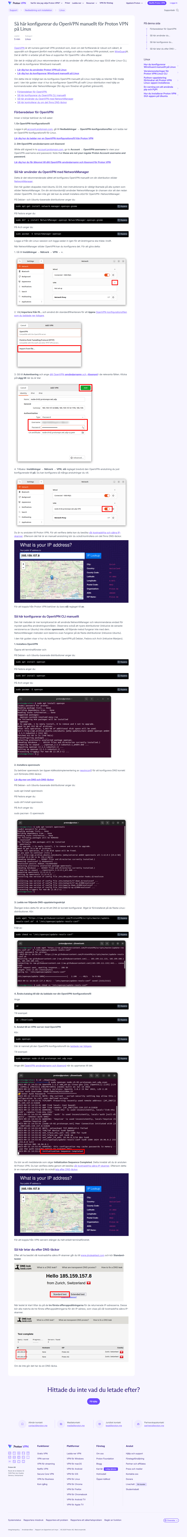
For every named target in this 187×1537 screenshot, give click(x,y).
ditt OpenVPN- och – (74, 374)
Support (13, 10)
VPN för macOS (74, 1463)
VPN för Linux (73, 1479)
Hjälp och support (134, 1453)
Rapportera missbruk (33, 1520)
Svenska (171, 1520)
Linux (62, 10)
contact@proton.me (37, 1425)
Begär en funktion (112, 1520)
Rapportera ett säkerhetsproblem (86, 1520)
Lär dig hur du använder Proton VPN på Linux (42, 70)
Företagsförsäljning (135, 1458)
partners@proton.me (154, 1425)
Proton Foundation (105, 1458)
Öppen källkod (103, 1479)
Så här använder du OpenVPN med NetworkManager (45, 99)
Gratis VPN (42, 1453)
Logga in (173, 3)
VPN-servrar (43, 1458)
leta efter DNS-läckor (66, 1169)
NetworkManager (23, 181)
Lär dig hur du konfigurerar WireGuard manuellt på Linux (48, 73)
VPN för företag (106, 3)
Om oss (100, 1453)
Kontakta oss (132, 1474)
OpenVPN (19, 48)
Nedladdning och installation (38, 10)
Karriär (99, 1468)
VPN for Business (45, 1479)
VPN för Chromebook (77, 1494)
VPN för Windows (75, 1458)
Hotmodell (101, 1474)
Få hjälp (93, 1401)
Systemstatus (14, 1520)
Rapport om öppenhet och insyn (46, 1530)
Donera (129, 1479)
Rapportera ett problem (57, 1520)
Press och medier (134, 1469)
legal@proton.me (114, 1425)
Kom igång (42, 1484)
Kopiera (124, 206)
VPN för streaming (46, 1463)
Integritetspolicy (14, 1530)
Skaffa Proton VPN (157, 3)
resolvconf (85, 770)
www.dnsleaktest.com (92, 1255)
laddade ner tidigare (80, 1046)
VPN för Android (74, 1469)
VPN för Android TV (76, 1499)
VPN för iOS (72, 1474)
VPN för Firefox (74, 1489)
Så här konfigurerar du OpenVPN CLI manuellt (41, 95)
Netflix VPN (42, 1469)
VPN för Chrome (74, 1484)
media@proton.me (76, 1425)
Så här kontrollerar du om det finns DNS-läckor (42, 102)
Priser (67, 3)
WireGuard (120, 51)
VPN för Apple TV (75, 1504)
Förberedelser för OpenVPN (32, 92)
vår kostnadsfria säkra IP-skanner (91, 1166)
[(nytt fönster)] (9, 1453)
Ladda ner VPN (74, 1453)
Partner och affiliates (136, 1463)
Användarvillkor (27, 1530)
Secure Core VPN (45, 1474)
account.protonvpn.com (40, 129)
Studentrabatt (132, 1489)
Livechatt (130, 1484)
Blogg (99, 1463)
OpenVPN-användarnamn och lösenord (45, 1065)
